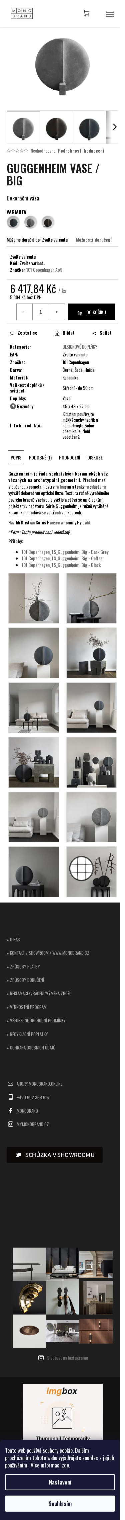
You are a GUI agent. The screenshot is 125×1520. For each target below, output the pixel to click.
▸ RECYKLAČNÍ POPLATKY (27, 1034)
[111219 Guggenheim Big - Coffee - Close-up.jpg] (34, 652)
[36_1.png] (34, 870)
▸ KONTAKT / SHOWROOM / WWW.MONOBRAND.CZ (48, 952)
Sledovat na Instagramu (67, 1357)
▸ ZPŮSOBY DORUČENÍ (25, 980)
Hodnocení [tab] (69, 457)
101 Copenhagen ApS (44, 269)
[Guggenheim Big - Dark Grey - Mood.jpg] (34, 816)
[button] (55, 1155)
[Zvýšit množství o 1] (57, 312)
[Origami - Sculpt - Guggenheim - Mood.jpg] (92, 652)
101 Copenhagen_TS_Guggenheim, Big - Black (61, 564)
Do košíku (96, 312)
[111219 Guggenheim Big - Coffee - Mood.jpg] (92, 706)
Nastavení (60, 1482)
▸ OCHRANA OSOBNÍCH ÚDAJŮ (31, 1047)
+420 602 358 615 (33, 1097)
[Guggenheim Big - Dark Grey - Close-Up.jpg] (92, 816)
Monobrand (27, 1110)
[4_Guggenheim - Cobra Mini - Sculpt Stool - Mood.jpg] (34, 761)
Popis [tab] (16, 457)
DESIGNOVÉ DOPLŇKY (80, 346)
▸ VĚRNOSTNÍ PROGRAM (27, 1007)
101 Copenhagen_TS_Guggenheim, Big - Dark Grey (65, 551)
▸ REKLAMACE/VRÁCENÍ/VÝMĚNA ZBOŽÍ (38, 993)
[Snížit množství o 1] (25, 312)
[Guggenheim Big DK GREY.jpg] (92, 597)
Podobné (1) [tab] (40, 457)
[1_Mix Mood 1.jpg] (92, 761)
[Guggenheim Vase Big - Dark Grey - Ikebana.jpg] (34, 597)
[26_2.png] (92, 870)
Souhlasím (60, 1504)
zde (65, 1465)
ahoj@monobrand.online (39, 1083)
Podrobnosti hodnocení (81, 150)
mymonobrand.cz (33, 1124)
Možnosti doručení (94, 239)
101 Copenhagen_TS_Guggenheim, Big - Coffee (62, 558)
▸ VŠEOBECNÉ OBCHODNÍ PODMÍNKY (36, 1020)
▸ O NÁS (13, 939)
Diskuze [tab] (95, 457)
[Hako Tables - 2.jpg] (34, 706)
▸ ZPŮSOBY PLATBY (23, 966)
